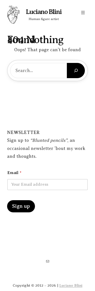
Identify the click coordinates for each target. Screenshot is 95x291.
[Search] (76, 70)
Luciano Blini (44, 11)
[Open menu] (83, 13)
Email (14, 172)
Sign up (21, 206)
